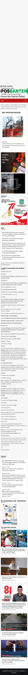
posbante (4, 553)
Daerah (3, 545)
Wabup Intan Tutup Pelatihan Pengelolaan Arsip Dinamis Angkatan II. (12, 239)
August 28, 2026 (11, 580)
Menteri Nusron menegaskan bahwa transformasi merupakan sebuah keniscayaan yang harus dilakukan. (13, 257)
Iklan (8, 599)
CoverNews (21, 670)
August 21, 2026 (11, 663)
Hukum (7, 655)
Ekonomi (8, 573)
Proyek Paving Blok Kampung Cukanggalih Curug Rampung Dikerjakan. (12, 251)
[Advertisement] (14, 14)
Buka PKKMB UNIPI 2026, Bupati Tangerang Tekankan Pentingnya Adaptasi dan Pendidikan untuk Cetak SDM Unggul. (14, 234)
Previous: (13, 144)
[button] (2, 100)
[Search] (25, 100)
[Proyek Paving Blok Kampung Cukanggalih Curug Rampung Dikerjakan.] (14, 622)
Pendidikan (8, 545)
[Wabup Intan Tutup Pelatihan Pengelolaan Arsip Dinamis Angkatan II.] (14, 566)
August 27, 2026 (11, 609)
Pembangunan (10, 629)
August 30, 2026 (11, 553)
